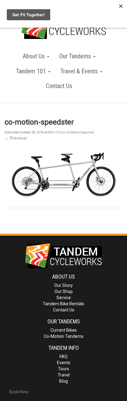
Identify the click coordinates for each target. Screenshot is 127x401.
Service (63, 297)
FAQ (63, 356)
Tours (63, 368)
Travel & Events (79, 71)
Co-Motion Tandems (64, 336)
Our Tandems (75, 56)
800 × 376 (55, 132)
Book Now (19, 391)
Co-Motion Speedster (80, 132)
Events (63, 362)
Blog (63, 381)
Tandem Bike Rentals (63, 303)
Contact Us (59, 86)
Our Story (63, 285)
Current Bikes (64, 330)
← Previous (16, 138)
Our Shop (64, 291)
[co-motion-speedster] (63, 174)
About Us (34, 56)
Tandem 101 (31, 71)
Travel (64, 374)
